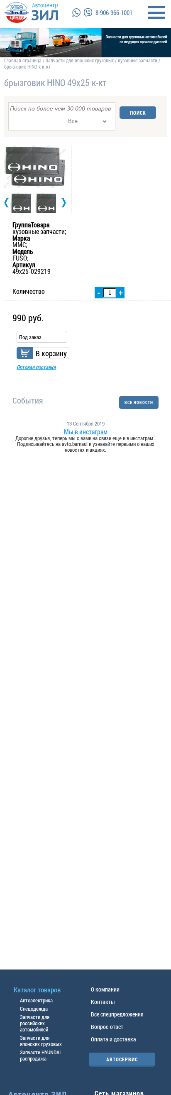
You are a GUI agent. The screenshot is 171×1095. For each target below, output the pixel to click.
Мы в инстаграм (85, 431)
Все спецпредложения (117, 1014)
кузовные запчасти (137, 60)
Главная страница (23, 60)
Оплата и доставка (113, 1039)
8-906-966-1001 (113, 12)
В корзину (51, 353)
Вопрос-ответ (107, 1027)
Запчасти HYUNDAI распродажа (40, 1055)
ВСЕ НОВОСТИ (139, 402)
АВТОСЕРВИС (122, 1059)
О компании (105, 989)
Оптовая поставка (36, 367)
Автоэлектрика (36, 1000)
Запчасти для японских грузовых (80, 60)
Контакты (103, 1002)
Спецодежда (34, 1008)
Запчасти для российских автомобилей (34, 1023)
